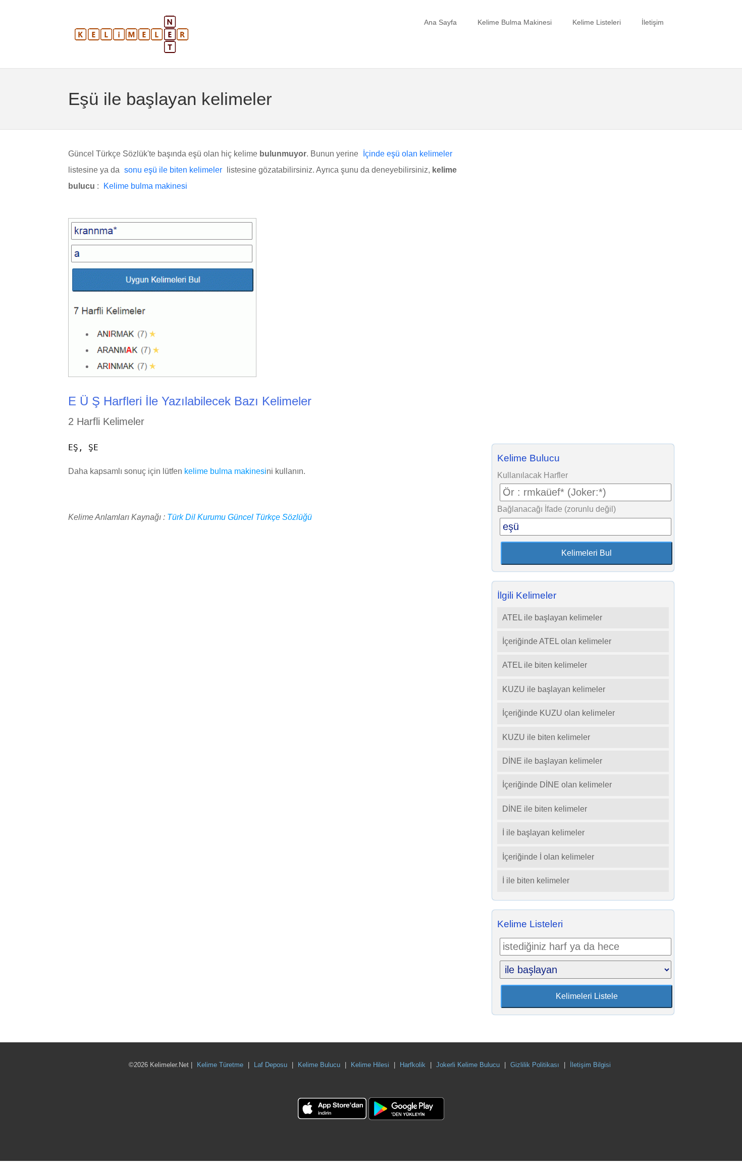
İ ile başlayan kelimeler (543, 832)
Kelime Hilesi (370, 1065)
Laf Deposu (270, 1065)
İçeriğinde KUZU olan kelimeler (558, 713)
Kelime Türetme (220, 1065)
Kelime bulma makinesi (145, 186)
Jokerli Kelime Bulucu (468, 1065)
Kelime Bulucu (319, 1065)
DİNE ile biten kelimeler (544, 809)
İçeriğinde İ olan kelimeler (548, 857)
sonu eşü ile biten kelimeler (173, 170)
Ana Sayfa (440, 22)
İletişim (653, 22)
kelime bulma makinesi (225, 471)
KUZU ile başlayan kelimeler (553, 689)
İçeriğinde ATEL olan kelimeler (556, 641)
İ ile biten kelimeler (535, 880)
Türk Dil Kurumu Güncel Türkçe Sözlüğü (239, 517)
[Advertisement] (583, 289)
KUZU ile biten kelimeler (546, 737)
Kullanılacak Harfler (532, 475)
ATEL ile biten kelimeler (544, 665)
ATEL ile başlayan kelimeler (552, 617)
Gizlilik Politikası (534, 1065)
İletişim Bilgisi (590, 1065)
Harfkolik (413, 1065)
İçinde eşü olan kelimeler (407, 153)
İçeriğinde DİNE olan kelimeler (557, 784)
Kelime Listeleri (596, 22)
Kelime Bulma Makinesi (515, 22)
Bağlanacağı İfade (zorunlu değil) (556, 509)
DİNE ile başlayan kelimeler (552, 761)
